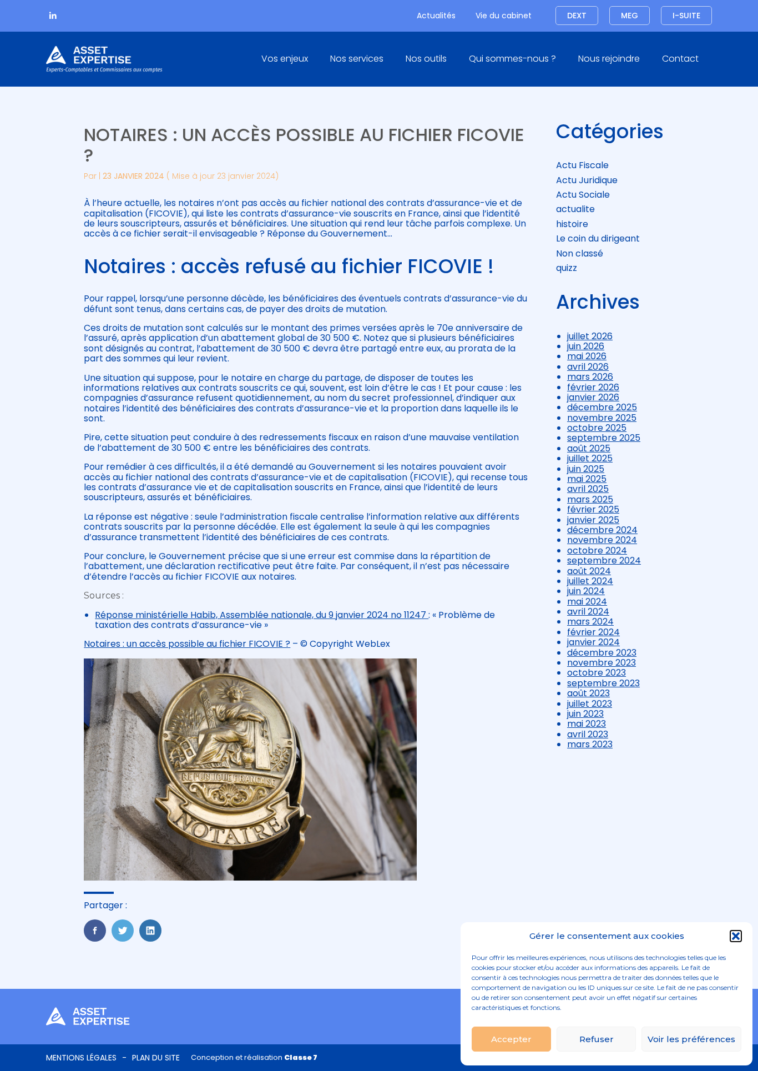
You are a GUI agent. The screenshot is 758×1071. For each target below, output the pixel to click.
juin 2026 (585, 346)
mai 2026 (587, 356)
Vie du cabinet (504, 15)
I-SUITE (686, 15)
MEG (629, 15)
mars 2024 (590, 621)
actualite (575, 209)
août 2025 (588, 448)
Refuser (596, 1039)
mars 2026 (590, 376)
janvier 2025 (593, 520)
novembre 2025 (601, 417)
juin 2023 (585, 713)
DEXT (577, 15)
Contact (680, 58)
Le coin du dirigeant (598, 238)
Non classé (579, 253)
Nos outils (426, 58)
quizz (566, 268)
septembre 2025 (603, 437)
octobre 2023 (596, 672)
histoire (572, 224)
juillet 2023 (589, 703)
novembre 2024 (602, 540)
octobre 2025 (596, 427)
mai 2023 (586, 723)
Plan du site (156, 1057)
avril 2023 (587, 734)
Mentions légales (81, 1057)
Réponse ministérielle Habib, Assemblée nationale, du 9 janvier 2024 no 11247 (261, 615)
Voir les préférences (691, 1039)
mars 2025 (590, 499)
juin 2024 (586, 591)
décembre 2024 (602, 530)
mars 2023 (590, 744)
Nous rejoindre (609, 58)
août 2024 (589, 571)
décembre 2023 (601, 652)
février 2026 (593, 387)
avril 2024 (588, 611)
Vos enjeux (284, 58)
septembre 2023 (603, 683)
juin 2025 (585, 468)
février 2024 (593, 632)
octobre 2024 (597, 550)
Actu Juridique (587, 180)
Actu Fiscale (582, 165)
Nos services (356, 58)
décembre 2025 (602, 407)
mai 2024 (587, 601)
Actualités (436, 15)
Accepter (511, 1039)
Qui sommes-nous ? (512, 58)
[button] (735, 936)
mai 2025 (587, 478)
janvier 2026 (593, 397)
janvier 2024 (593, 642)
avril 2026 (588, 366)
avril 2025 (588, 488)
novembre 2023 (601, 662)
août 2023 (588, 693)
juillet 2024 (590, 581)
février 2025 (593, 509)
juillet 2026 (590, 336)
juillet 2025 (590, 458)
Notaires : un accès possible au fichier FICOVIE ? (187, 643)
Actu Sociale (583, 194)
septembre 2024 (604, 560)
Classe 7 (300, 1057)
